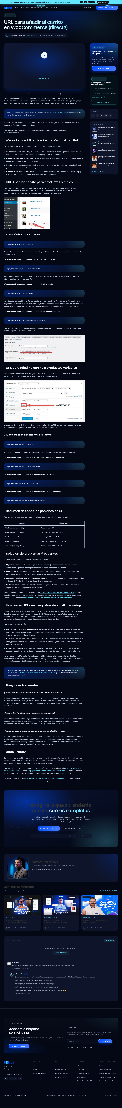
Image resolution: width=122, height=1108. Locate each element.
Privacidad (108, 1095)
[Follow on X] (20, 1078)
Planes (57, 1066)
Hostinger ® (70, 1095)
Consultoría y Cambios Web (107, 1077)
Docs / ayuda (81, 1077)
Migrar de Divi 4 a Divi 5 (106, 1081)
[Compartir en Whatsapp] (106, 115)
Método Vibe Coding (37, 7)
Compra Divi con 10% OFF (84, 1081)
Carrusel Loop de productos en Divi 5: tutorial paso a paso (16, 922)
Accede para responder (21, 968)
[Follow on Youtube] (15, 1078)
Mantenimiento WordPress (107, 1073)
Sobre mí (52, 7)
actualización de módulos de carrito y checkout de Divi (37, 673)
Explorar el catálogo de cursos (73, 828)
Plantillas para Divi (104, 1066)
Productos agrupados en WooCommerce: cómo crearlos (55, 922)
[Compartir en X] (93, 115)
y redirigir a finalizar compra (59, 113)
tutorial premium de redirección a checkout (45, 778)
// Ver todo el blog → (99, 171)
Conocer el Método (103, 102)
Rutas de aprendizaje (39, 1073)
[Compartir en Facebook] (97, 115)
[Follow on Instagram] (11, 1078)
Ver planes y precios (19, 1046)
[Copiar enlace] (110, 115)
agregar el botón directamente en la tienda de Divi (48, 771)
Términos (115, 1095)
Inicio (16, 7)
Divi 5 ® (83, 1095)
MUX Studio (80, 1070)
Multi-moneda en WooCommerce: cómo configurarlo (95, 922)
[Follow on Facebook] (6, 1078)
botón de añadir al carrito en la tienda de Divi (57, 592)
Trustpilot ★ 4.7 (60, 1077)
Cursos (22, 7)
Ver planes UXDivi (104, 68)
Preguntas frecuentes (61, 1073)
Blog (46, 7)
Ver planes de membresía (49, 828)
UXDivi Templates (82, 1073)
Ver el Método (103, 2)
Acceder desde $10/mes (106, 7)
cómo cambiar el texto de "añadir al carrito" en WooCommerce (47, 598)
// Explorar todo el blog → (109, 890)
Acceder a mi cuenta (61, 952)
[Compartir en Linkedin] (102, 115)
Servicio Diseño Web (105, 1070)
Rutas (27, 7)
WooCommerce (23, 94)
